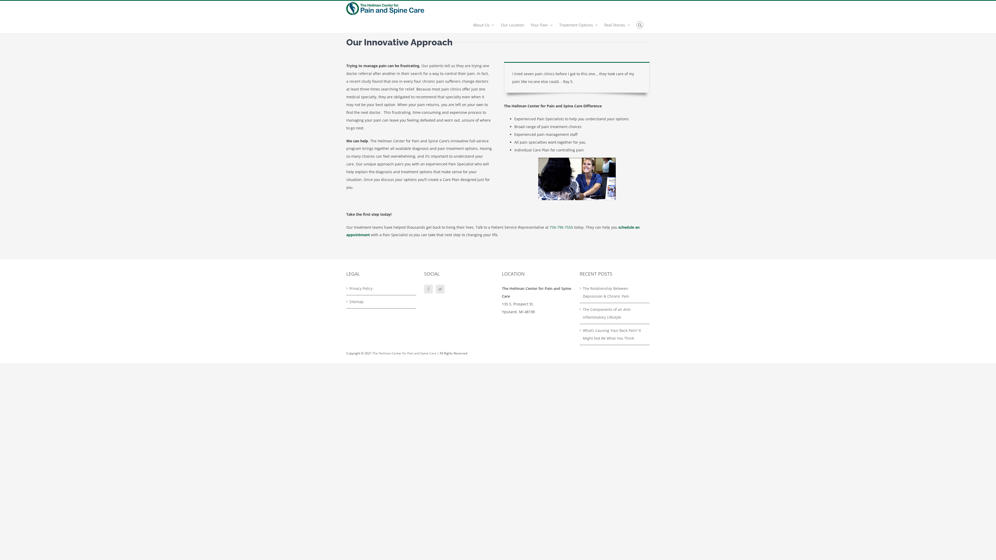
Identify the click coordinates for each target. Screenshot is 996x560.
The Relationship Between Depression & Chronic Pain (606, 292)
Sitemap (356, 301)
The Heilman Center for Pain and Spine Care (404, 353)
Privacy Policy (360, 288)
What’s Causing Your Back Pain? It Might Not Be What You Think (612, 334)
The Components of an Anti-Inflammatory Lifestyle (607, 313)
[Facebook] (428, 289)
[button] (640, 24)
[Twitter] (440, 289)
